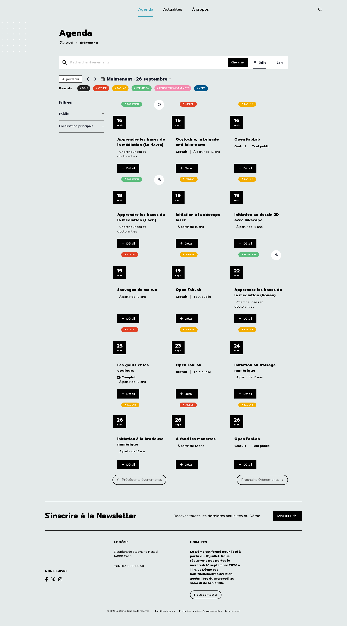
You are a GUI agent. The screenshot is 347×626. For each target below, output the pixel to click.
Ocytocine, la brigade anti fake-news (197, 142)
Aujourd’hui (70, 79)
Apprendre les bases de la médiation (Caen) (141, 217)
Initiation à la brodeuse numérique (140, 441)
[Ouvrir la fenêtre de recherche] (320, 10)
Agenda (145, 9)
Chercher (238, 62)
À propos (200, 9)
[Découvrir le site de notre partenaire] (288, 552)
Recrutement (232, 611)
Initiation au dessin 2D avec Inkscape (256, 217)
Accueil (68, 42)
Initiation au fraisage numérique (255, 367)
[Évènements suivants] (95, 78)
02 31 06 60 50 (129, 566)
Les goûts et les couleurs (133, 367)
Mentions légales (165, 611)
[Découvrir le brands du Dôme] (46, 579)
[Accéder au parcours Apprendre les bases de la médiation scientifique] (159, 105)
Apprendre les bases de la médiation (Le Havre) (141, 142)
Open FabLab (247, 139)
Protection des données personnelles (200, 611)
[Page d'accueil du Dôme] (65, 550)
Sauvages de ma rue (137, 290)
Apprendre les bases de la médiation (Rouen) (258, 292)
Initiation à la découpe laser (198, 217)
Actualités (172, 9)
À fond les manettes (196, 439)
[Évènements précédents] (87, 78)
